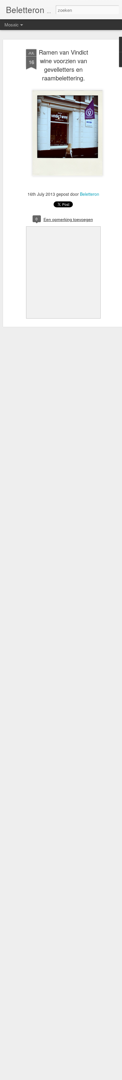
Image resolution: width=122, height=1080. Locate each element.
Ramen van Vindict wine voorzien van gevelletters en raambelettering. (63, 65)
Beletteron (89, 194)
